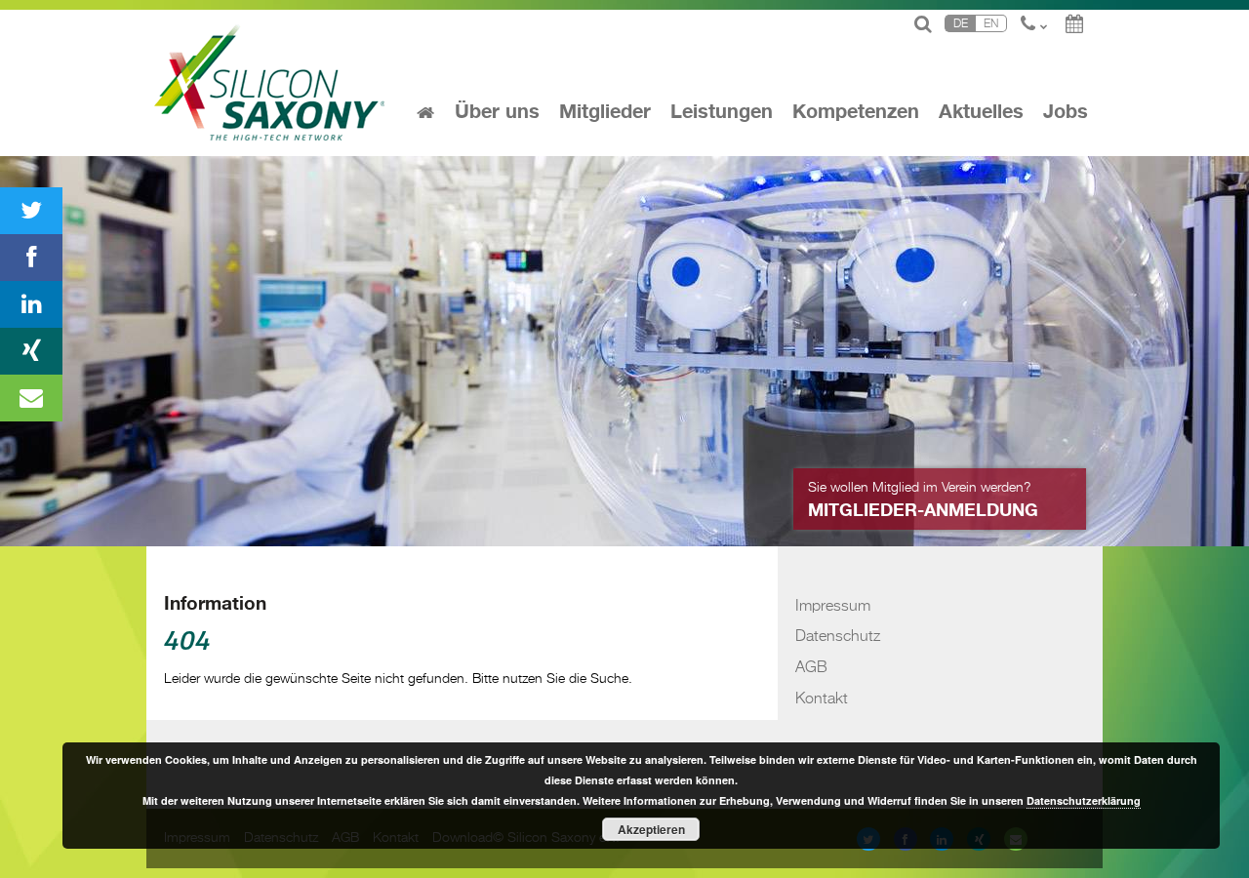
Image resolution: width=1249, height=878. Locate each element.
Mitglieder (605, 112)
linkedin (31, 304)
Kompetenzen (855, 112)
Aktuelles (981, 112)
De (960, 23)
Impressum (832, 604)
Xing (31, 351)
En (991, 23)
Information (215, 604)
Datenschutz (837, 634)
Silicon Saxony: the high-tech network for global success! (271, 82)
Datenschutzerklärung (1084, 800)
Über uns (497, 112)
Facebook (31, 257)
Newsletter (31, 398)
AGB (811, 666)
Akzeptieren (651, 829)
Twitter (31, 210)
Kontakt (821, 697)
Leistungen (721, 112)
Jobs (1065, 112)
